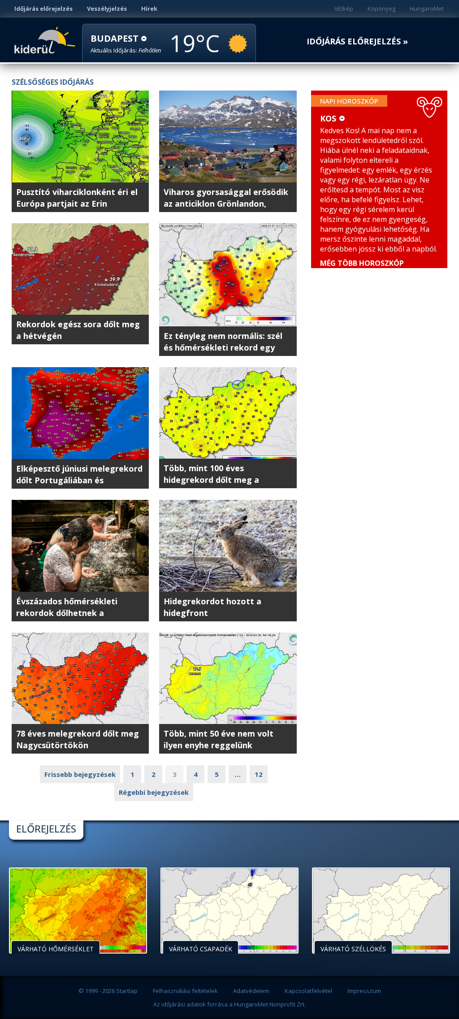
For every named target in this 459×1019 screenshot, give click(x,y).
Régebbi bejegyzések (154, 792)
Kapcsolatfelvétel (308, 991)
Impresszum (364, 991)
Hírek (149, 8)
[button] (125, 43)
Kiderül (46, 39)
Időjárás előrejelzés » (357, 41)
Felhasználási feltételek (185, 991)
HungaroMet (427, 8)
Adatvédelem (251, 991)
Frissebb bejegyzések (80, 774)
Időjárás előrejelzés (43, 8)
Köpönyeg (381, 8)
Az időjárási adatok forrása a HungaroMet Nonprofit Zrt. (229, 1004)
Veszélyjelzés (107, 8)
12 (259, 774)
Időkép (343, 8)
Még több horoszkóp (362, 263)
